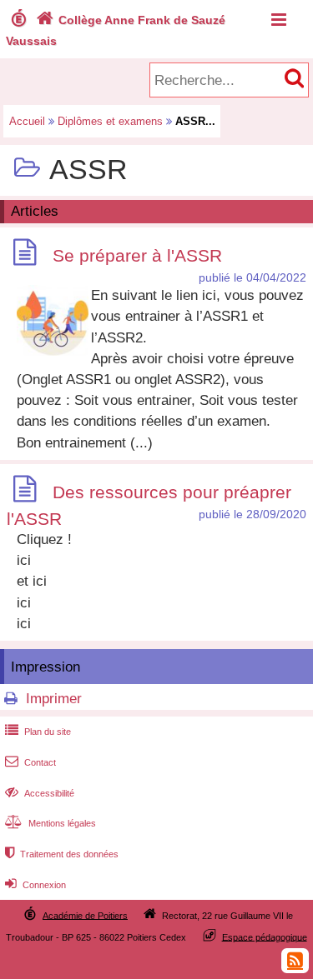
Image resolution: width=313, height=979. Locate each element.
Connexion (35, 885)
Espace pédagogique (264, 937)
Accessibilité (39, 793)
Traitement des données (62, 854)
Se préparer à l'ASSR (137, 255)
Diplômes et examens (110, 121)
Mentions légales (50, 823)
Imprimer (54, 699)
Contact (30, 762)
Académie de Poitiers (85, 915)
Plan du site (38, 732)
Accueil (27, 121)
